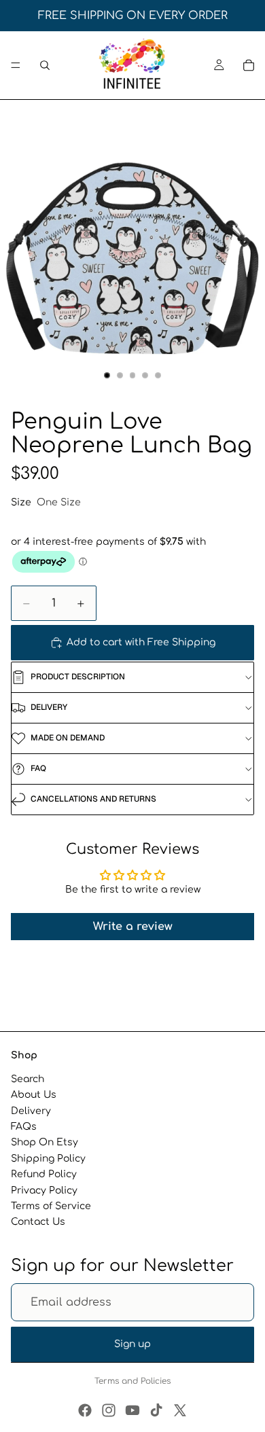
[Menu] (15, 65)
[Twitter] (180, 1410)
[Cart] (249, 65)
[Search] (45, 65)
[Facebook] (85, 1410)
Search (27, 1079)
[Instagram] (109, 1410)
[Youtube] (132, 1410)
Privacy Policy (44, 1190)
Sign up (132, 1344)
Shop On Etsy (44, 1142)
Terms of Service (51, 1206)
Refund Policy (44, 1174)
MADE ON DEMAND (68, 737)
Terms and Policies (132, 1381)
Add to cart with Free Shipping (141, 642)
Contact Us (38, 1222)
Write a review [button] (133, 926)
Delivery (31, 1111)
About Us (33, 1095)
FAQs (24, 1127)
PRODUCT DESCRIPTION (78, 676)
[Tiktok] (156, 1410)
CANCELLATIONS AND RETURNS (93, 798)
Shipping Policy (48, 1158)
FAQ (38, 768)
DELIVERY (49, 707)
